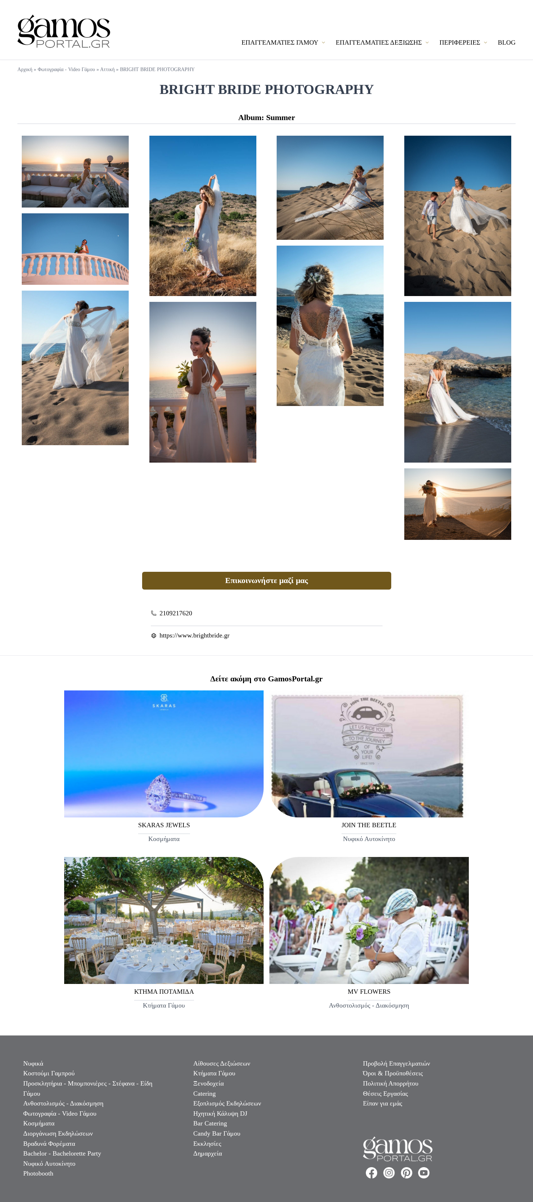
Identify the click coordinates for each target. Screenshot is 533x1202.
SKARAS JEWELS (164, 825)
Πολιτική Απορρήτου (390, 1083)
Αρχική (24, 69)
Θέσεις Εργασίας (385, 1093)
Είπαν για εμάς (382, 1103)
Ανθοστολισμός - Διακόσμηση (63, 1103)
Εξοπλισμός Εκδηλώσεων (227, 1103)
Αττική (107, 69)
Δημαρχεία (207, 1153)
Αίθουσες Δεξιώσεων (221, 1063)
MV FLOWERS (369, 991)
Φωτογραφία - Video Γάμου (66, 69)
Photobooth (38, 1173)
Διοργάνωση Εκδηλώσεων (58, 1133)
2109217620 (176, 613)
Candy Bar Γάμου (216, 1133)
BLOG (507, 42)
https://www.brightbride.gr (195, 635)
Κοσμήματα (38, 1123)
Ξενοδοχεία (208, 1083)
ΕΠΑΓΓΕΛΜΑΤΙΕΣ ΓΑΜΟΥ (280, 42)
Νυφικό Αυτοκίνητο (49, 1163)
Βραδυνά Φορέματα (49, 1143)
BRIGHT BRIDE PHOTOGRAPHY (157, 69)
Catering (204, 1093)
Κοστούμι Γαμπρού (49, 1073)
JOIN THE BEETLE (369, 825)
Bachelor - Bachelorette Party (62, 1153)
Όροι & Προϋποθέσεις (393, 1073)
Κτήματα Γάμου (214, 1073)
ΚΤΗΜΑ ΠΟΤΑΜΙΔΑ (164, 991)
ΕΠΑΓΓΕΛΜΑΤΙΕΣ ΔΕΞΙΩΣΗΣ (379, 42)
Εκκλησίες (207, 1143)
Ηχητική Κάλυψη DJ (220, 1113)
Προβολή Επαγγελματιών (396, 1063)
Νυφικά (33, 1063)
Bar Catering (210, 1123)
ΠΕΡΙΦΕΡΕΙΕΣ (460, 42)
